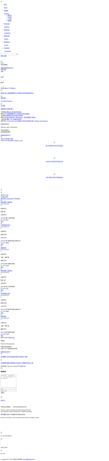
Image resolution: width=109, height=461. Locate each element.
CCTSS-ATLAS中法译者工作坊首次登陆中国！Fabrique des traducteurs (27, 121)
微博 (2, 425)
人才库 (9, 19)
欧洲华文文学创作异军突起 (13, 112)
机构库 (9, 20)
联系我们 (3, 429)
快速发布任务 (5, 352)
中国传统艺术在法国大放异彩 (14, 115)
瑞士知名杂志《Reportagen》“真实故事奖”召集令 (21, 117)
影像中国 (3, 248)
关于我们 (3, 403)
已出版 (3, 196)
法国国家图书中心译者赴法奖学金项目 (18, 114)
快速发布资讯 (5, 135)
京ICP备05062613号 (29, 459)
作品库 (9, 17)
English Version (3, 58)
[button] (1, 63)
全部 (6, 196)
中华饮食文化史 (5, 225)
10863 (7, 242)
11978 (7, 265)
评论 (2, 221)
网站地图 (3, 421)
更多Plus (12, 88)
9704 (6, 220)
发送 (2, 392)
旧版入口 (3, 400)
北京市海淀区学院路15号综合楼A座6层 (14, 432)
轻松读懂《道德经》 (7, 202)
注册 (5, 56)
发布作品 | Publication (7, 198)
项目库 (9, 15)
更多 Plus (11, 337)
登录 (2, 56)
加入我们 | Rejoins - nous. (15, 140)
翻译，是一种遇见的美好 (13, 119)
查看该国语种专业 (6, 68)
